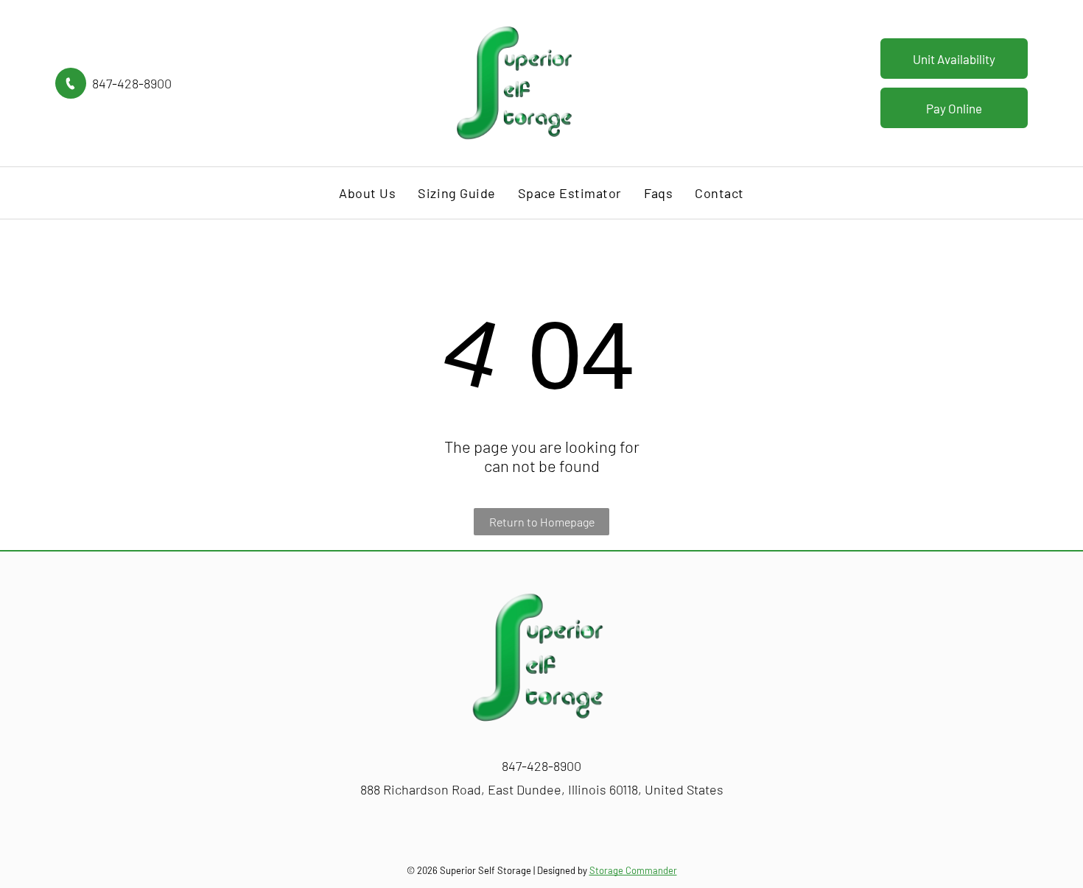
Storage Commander (633, 870)
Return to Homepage (542, 522)
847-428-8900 (132, 83)
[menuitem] (367, 192)
